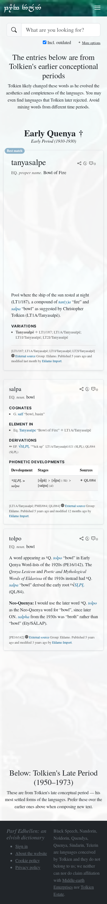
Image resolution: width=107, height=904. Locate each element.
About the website (31, 853)
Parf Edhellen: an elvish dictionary (22, 8)
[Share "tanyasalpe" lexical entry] (79, 163)
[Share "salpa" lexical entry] (81, 389)
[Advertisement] (53, 233)
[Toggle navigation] (97, 8)
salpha (23, 616)
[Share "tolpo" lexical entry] (81, 539)
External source (25, 356)
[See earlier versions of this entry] (85, 163)
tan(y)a (64, 301)
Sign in (21, 846)
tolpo (57, 557)
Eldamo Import (51, 361)
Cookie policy (27, 860)
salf (20, 413)
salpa (16, 308)
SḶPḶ (24, 446)
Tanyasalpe (27, 430)
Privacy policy (27, 867)
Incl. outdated (58, 42)
